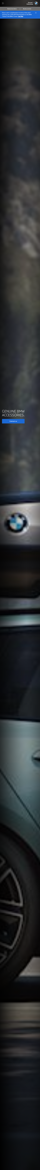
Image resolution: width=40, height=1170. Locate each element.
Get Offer (20, 16)
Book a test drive (12, 8)
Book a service (27, 8)
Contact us (13, 421)
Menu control (3, 3)
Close (36, 13)
